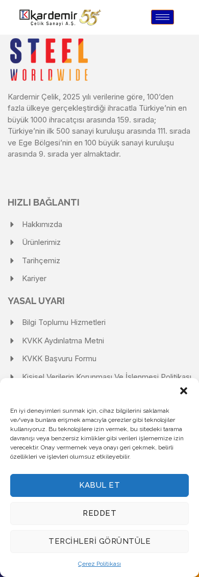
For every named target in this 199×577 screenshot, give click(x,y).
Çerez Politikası (99, 563)
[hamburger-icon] (162, 17)
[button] (184, 391)
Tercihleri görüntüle (99, 541)
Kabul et (99, 485)
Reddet (99, 513)
